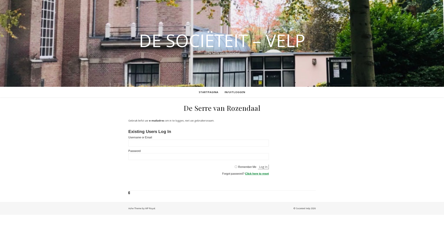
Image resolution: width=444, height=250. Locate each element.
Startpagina (208, 92)
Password (134, 150)
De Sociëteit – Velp (222, 40)
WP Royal (150, 208)
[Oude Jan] (129, 192)
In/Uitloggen (235, 92)
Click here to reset (257, 173)
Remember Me (247, 166)
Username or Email (140, 137)
